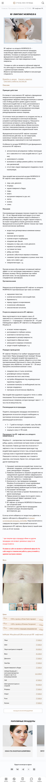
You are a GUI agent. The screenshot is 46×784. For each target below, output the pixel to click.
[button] (41, 565)
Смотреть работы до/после (15, 81)
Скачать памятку (25, 79)
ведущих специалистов (28, 629)
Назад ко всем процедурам (23, 710)
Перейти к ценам (10, 79)
